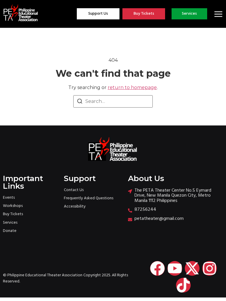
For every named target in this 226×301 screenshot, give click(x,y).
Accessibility (75, 206)
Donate (9, 231)
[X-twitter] (192, 268)
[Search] (79, 102)
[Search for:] (113, 101)
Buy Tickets (13, 214)
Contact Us (74, 190)
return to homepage (132, 87)
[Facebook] (157, 268)
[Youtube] (174, 268)
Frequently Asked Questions (88, 198)
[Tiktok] (183, 285)
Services (10, 222)
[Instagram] (209, 268)
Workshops (13, 206)
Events (9, 197)
